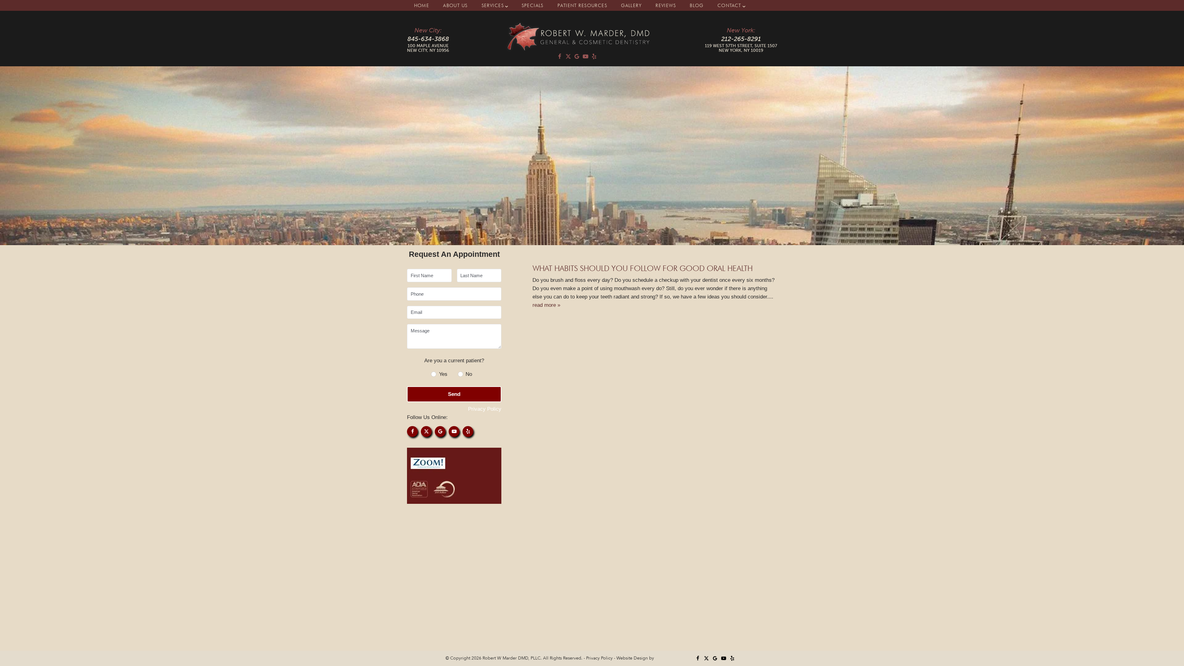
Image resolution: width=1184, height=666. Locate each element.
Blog (697, 5)
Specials (533, 5)
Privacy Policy (484, 409)
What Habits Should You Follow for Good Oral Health (642, 268)
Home (422, 5)
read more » (546, 305)
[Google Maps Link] (577, 57)
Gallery (631, 5)
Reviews (666, 5)
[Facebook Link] (559, 57)
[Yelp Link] (594, 57)
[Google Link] (440, 431)
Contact (729, 5)
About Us (455, 5)
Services (493, 5)
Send (454, 394)
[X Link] (568, 57)
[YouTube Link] (585, 57)
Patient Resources (582, 5)
